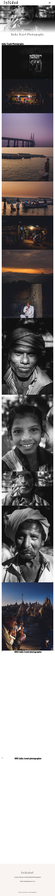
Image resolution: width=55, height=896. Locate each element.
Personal (27, 29)
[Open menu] (49, 2)
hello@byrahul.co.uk (29, 881)
